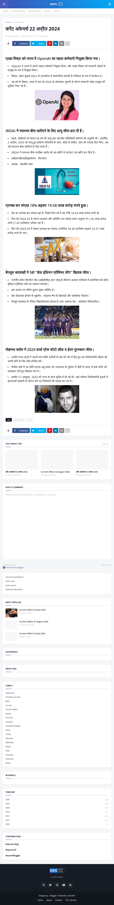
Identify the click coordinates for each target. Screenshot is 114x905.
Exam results (11, 585)
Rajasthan (10, 742)
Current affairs (18, 11)
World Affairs (35, 11)
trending (9, 755)
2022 (57, 816)
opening (9, 738)
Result (56, 11)
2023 (57, 811)
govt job (9, 717)
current (9, 705)
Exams (47, 11)
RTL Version (71, 900)
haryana (9, 722)
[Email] (61, 43)
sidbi (8, 750)
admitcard (10, 693)
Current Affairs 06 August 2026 (55, 471)
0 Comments (43, 36)
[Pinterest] (49, 43)
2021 (57, 820)
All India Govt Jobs (13, 697)
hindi (29, 420)
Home (5, 11)
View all (105, 444)
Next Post (106, 565)
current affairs (18, 22)
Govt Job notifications (14, 577)
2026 (57, 799)
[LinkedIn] (55, 43)
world (8, 763)
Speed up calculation (14, 589)
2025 (57, 803)
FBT (73, 895)
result (8, 746)
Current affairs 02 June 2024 (32, 609)
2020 (57, 824)
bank (8, 701)
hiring (8, 734)
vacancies (10, 759)
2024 (57, 807)
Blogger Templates (58, 895)
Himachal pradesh (13, 726)
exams (8, 713)
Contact (58, 900)
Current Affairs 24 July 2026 (32, 633)
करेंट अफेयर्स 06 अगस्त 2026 (16, 471)
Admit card (10, 581)
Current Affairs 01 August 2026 (33, 621)
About (49, 900)
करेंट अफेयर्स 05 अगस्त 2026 (87, 471)
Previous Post (10, 565)
